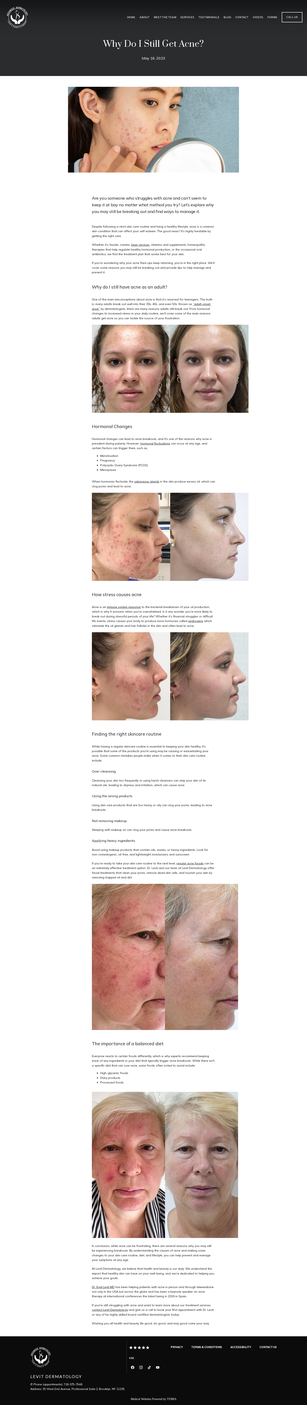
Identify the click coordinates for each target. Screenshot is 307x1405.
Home (131, 17)
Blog (227, 17)
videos (258, 17)
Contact (242, 17)
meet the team (165, 17)
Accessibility (240, 1347)
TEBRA (171, 1399)
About (145, 17)
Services (187, 17)
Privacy (177, 1347)
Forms (272, 17)
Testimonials (208, 17)
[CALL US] (292, 21)
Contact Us (268, 1347)
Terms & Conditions (206, 1347)
